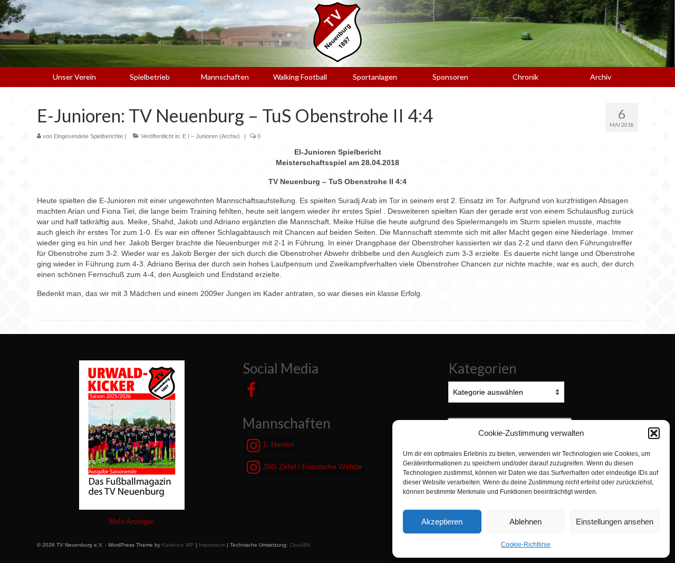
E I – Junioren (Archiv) (211, 136)
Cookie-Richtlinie (526, 544)
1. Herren (277, 444)
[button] (654, 433)
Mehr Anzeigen (132, 522)
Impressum (212, 545)
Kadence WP (178, 545)
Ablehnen (525, 521)
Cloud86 (300, 545)
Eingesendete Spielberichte (88, 136)
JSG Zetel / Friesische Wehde (311, 466)
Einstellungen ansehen (614, 521)
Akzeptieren (441, 521)
